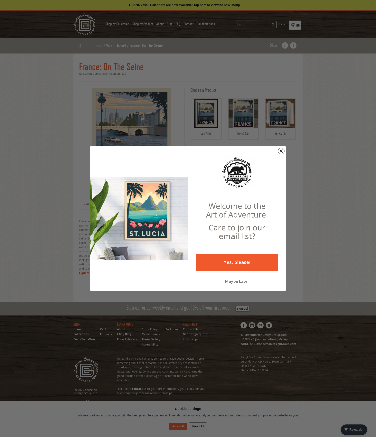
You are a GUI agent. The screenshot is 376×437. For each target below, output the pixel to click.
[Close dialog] (281, 151)
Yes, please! (237, 262)
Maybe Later (237, 281)
